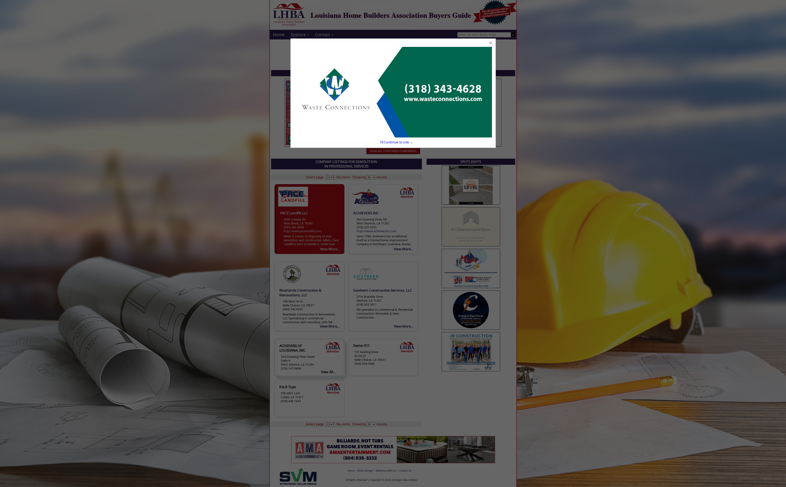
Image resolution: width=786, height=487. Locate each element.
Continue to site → (396, 142)
